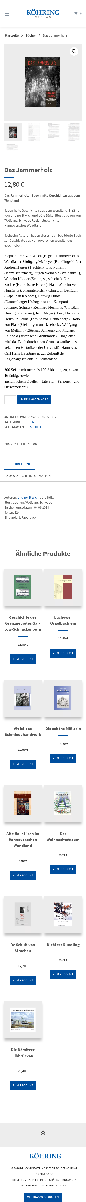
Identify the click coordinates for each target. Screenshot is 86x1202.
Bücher (31, 35)
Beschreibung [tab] (18, 464)
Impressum (19, 1179)
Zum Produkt (23, 659)
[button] (74, 51)
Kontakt (62, 1185)
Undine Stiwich (27, 497)
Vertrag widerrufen (43, 1197)
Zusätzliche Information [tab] (28, 475)
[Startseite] (43, 13)
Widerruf (47, 1185)
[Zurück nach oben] (43, 1135)
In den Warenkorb (34, 399)
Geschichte (35, 427)
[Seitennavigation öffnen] (12, 13)
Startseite (11, 35)
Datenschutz (29, 1185)
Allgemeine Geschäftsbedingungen (53, 1179)
